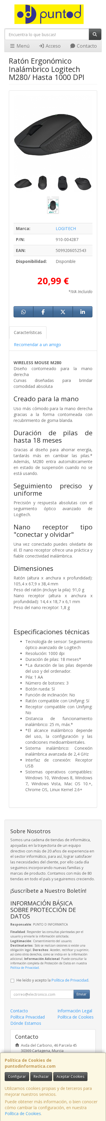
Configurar (17, 1076)
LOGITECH (66, 228)
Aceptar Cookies (70, 1076)
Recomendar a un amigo (37, 344)
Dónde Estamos (25, 1023)
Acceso (52, 46)
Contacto (86, 46)
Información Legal (74, 1011)
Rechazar (41, 1076)
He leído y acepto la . (52, 980)
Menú (22, 46)
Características (28, 332)
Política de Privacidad (24, 968)
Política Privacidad (27, 1017)
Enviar (82, 994)
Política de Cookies (23, 1113)
